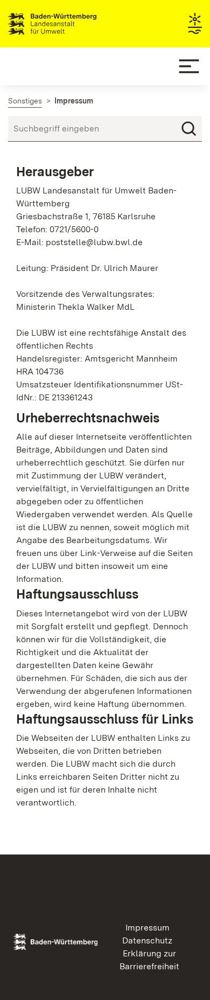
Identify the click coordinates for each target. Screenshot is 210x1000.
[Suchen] (189, 129)
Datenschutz (147, 940)
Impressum (147, 927)
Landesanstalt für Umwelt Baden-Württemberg (71, 23)
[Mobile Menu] (189, 66)
